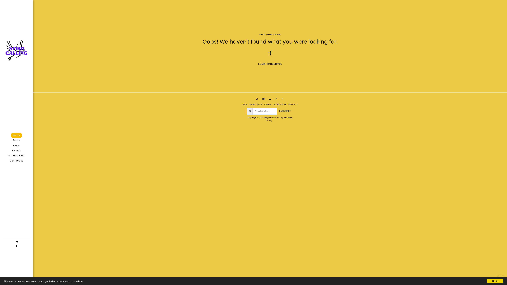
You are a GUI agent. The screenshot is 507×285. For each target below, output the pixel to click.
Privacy (269, 121)
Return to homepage (270, 63)
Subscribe (285, 111)
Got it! (495, 280)
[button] (16, 241)
